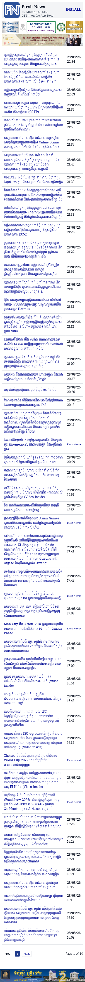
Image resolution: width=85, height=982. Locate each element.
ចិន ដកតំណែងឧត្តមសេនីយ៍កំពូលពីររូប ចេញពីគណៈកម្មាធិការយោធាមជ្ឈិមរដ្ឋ (31, 508)
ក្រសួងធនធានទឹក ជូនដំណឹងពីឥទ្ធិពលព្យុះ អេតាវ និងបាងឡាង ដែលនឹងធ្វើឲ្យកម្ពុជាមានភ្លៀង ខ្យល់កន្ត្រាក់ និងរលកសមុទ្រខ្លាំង (32, 664)
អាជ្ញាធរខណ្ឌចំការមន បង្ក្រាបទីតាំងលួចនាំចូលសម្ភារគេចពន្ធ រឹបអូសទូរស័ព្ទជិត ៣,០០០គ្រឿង (31, 872)
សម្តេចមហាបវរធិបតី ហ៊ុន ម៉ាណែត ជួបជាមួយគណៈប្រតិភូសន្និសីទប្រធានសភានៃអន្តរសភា (31, 885)
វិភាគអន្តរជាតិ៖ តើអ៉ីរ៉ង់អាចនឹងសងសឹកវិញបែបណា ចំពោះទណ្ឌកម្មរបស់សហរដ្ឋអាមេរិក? (33, 403)
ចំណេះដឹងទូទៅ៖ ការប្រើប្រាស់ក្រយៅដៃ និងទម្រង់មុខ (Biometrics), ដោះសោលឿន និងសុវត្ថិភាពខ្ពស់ (33, 445)
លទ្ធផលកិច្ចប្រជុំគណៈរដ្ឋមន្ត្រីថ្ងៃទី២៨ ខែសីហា (31, 390)
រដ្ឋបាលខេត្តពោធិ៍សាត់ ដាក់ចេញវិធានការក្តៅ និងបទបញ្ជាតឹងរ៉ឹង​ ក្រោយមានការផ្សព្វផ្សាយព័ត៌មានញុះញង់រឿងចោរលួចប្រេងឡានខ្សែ (32, 362)
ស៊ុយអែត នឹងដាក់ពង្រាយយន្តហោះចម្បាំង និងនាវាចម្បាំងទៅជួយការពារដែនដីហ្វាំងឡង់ (33, 377)
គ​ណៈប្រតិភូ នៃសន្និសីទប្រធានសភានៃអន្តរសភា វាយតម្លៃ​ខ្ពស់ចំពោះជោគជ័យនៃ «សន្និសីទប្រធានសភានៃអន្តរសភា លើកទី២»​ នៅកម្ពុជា (31, 77)
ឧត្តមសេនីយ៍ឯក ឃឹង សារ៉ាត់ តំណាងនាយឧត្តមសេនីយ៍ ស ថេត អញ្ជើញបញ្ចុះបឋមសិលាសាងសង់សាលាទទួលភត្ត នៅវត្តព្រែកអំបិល (33, 344)
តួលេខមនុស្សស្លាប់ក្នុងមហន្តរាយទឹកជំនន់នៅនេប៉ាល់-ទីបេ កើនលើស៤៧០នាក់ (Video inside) (31, 681)
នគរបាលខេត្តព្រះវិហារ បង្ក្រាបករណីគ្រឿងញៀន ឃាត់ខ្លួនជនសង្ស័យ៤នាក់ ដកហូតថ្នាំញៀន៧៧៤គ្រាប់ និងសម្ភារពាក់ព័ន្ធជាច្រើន (31, 270)
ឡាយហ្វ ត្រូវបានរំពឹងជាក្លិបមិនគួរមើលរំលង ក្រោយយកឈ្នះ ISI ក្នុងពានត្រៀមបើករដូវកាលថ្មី (32, 596)
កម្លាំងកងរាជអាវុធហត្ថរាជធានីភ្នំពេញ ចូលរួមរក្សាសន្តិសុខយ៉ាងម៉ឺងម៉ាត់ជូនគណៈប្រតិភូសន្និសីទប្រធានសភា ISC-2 (32, 230)
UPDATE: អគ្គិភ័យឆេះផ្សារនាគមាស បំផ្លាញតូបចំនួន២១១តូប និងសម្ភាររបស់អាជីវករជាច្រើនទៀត (33, 180)
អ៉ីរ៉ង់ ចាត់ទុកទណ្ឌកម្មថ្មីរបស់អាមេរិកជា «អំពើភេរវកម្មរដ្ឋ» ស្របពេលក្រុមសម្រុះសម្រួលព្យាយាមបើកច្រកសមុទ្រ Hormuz (32, 305)
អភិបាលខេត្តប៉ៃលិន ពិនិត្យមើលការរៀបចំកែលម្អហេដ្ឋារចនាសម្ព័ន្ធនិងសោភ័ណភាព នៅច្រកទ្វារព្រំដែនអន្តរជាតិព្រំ (31, 935)
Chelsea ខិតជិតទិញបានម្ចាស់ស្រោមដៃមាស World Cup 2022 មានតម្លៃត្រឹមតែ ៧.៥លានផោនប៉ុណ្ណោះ (30, 760)
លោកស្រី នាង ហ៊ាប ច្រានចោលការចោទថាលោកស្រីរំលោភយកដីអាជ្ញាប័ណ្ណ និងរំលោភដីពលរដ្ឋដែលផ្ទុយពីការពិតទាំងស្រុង (33, 125)
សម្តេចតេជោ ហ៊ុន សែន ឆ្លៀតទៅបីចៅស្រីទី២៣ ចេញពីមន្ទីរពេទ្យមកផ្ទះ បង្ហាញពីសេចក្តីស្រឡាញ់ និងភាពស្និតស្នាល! (32, 611)
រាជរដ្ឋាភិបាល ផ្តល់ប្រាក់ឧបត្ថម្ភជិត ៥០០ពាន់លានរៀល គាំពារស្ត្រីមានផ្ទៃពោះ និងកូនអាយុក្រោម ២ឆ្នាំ (32, 699)
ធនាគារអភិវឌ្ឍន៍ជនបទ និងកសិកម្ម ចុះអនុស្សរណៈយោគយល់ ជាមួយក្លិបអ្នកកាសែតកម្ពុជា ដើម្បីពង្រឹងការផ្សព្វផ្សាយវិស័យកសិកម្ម (33, 840)
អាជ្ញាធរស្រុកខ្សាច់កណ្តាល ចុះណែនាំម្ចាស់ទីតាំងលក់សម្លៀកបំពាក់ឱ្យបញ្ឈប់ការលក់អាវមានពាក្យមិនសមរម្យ (31, 475)
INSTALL (73, 10)
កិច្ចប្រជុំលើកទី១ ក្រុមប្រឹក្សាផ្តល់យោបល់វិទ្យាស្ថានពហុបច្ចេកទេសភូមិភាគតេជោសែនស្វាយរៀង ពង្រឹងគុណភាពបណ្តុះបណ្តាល (32, 857)
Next (27, 953)
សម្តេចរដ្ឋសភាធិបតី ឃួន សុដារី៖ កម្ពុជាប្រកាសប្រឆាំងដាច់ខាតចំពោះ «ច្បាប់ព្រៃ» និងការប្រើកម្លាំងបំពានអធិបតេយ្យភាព (33, 646)
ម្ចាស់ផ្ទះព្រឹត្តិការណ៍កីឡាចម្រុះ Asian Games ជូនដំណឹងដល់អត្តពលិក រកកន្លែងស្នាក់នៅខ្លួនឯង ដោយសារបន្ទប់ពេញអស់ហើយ (32, 523)
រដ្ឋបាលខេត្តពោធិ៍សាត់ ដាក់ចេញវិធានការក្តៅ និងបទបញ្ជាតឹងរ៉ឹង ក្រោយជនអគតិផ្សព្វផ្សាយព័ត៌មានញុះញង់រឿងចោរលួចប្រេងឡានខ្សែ (32, 287)
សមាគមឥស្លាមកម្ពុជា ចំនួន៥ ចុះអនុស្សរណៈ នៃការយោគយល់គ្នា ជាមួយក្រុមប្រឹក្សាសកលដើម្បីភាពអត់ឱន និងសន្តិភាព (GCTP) (33, 108)
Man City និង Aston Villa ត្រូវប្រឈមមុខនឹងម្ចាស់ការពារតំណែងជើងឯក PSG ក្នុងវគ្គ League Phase (33, 629)
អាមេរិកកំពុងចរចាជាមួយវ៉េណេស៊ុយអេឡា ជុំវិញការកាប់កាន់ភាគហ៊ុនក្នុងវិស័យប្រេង (33, 898)
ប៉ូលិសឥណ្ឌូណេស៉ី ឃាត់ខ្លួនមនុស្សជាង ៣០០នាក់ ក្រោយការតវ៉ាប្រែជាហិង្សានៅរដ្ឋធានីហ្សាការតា (33, 460)
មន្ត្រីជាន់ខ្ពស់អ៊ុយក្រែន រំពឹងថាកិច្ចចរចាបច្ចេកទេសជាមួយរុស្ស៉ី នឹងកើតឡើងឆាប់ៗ (33, 92)
